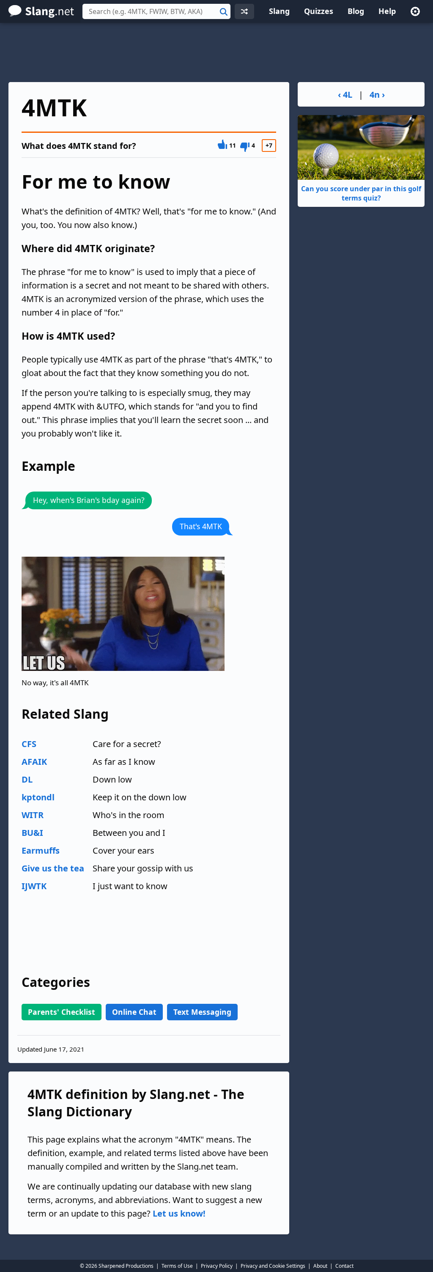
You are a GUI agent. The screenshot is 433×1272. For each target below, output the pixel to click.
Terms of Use (177, 1265)
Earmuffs (41, 850)
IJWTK (34, 886)
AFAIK (34, 761)
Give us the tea (53, 868)
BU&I (32, 832)
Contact (344, 1265)
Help (387, 11)
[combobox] (156, 11)
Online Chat (134, 1012)
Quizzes (318, 11)
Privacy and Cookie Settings (273, 1265)
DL (27, 779)
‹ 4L (345, 94)
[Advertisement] (216, 52)
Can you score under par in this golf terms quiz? (361, 193)
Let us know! (179, 1213)
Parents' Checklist (61, 1012)
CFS (29, 744)
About (320, 1265)
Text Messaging (202, 1012)
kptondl (38, 797)
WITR (33, 815)
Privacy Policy (217, 1265)
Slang (279, 11)
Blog (356, 11)
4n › (377, 94)
